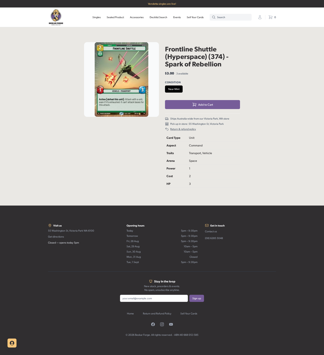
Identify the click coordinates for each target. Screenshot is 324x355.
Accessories (137, 17)
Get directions (56, 236)
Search (221, 17)
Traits (170, 153)
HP (168, 184)
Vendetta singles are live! (162, 3)
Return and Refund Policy (157, 313)
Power (170, 168)
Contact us (211, 231)
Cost (169, 176)
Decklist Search (158, 17)
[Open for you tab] (12, 343)
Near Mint (173, 89)
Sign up (196, 298)
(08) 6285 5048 (214, 238)
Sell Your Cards (195, 17)
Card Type (173, 138)
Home (130, 313)
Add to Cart (205, 104)
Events (177, 17)
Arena (170, 161)
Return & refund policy (183, 129)
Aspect (171, 145)
